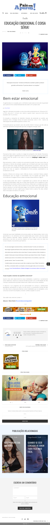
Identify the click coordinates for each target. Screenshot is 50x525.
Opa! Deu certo (34, 13)
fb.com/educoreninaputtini (24, 301)
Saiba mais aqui (37, 150)
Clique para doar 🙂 (25, 314)
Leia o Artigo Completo (10, 470)
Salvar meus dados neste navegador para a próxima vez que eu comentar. (25, 503)
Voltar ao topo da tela (39, 521)
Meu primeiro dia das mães (12, 444)
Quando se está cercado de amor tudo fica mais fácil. (36, 447)
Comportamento (8, 437)
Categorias (24, 13)
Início (6, 13)
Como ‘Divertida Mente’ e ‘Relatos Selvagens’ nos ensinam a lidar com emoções (27, 268)
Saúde (25, 18)
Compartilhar (44, 34)
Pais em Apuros (14, 13)
